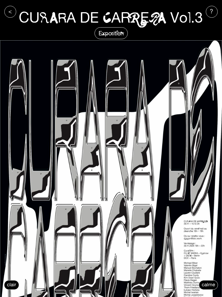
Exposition (111, 33)
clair (11, 284)
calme (208, 284)
